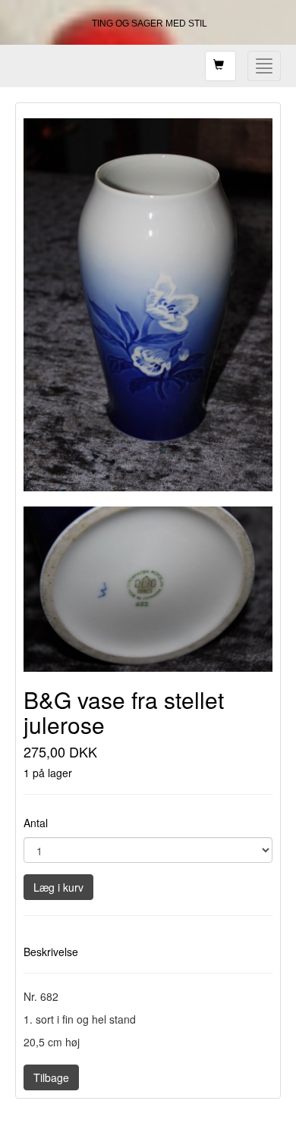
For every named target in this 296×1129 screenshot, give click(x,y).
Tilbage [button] (51, 1077)
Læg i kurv (58, 887)
